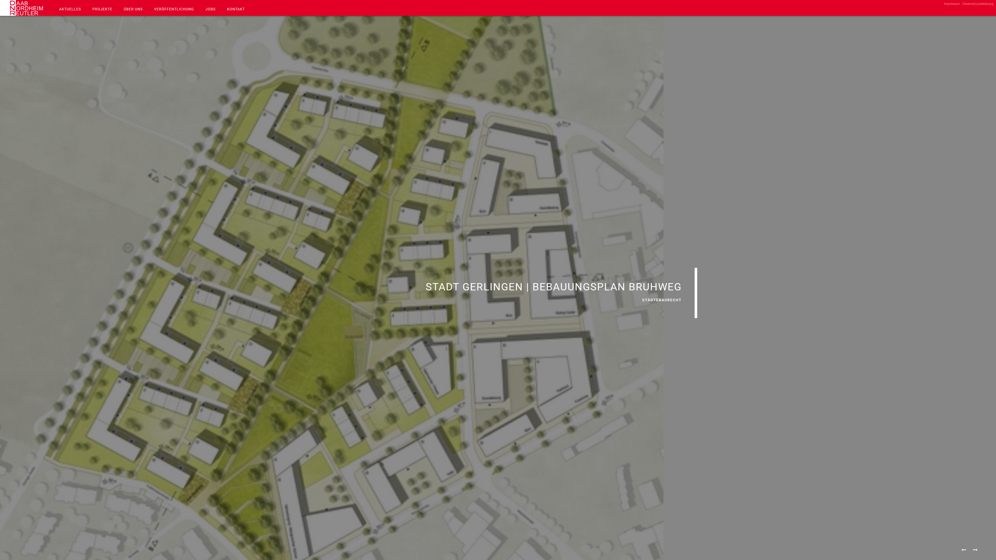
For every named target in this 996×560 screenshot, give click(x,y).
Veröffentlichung (174, 9)
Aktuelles (70, 9)
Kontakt (236, 9)
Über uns (133, 9)
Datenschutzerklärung (978, 4)
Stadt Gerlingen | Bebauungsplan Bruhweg (554, 287)
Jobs (210, 9)
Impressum (952, 4)
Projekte (102, 9)
